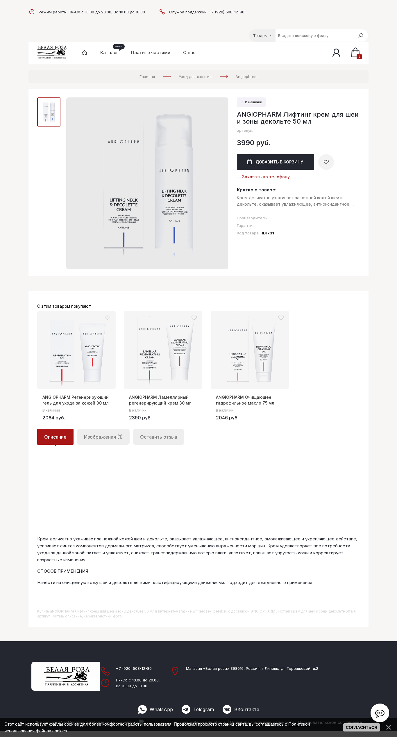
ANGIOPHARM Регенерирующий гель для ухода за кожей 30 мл (75, 400)
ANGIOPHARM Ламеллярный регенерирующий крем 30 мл (160, 400)
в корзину (279, 161)
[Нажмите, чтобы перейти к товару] (76, 350)
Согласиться (361, 727)
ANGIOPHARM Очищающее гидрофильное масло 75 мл (245, 400)
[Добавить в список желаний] (326, 162)
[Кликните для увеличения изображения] (147, 183)
